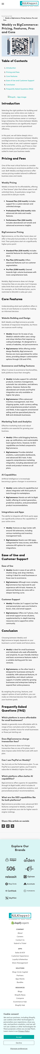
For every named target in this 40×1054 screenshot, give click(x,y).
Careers (20, 936)
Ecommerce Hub (7, 16)
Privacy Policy (24, 1031)
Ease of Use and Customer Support (20, 80)
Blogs (20, 991)
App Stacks (20, 978)
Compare (20, 998)
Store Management (20, 962)
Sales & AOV (20, 952)
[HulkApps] (29, 3)
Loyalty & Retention (20, 959)
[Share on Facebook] (3, 826)
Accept (19, 1037)
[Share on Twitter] (8, 826)
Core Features (11, 76)
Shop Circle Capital (20, 972)
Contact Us (20, 940)
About (20, 933)
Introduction (11, 68)
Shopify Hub (20, 1005)
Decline (19, 1042)
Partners (20, 975)
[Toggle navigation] (3, 4)
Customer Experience (20, 956)
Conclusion (10, 84)
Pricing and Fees (12, 72)
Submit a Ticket (20, 943)
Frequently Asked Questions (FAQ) (19, 89)
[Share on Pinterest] (12, 826)
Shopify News (20, 995)
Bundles (20, 982)
